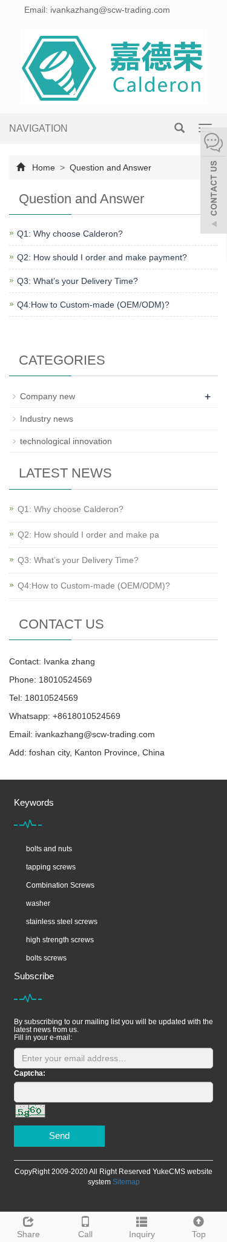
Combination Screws (60, 885)
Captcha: (29, 1073)
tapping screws (51, 867)
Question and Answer (109, 167)
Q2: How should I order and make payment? (102, 257)
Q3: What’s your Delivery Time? (77, 281)
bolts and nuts (49, 849)
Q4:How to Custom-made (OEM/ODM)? (93, 304)
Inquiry (142, 1234)
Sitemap (126, 1182)
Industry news (46, 419)
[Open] (213, 182)
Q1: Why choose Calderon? (70, 233)
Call (85, 1234)
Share (28, 1234)
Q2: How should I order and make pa (88, 534)
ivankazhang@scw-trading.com (95, 734)
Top (199, 1234)
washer (38, 903)
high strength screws (60, 940)
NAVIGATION (38, 128)
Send (59, 1135)
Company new (47, 396)
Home (43, 167)
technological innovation (66, 441)
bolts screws (46, 958)
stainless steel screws (61, 921)
